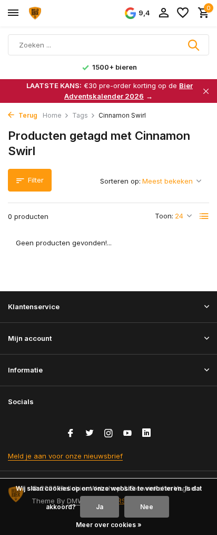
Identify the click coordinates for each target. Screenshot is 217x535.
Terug (27, 115)
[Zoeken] (194, 45)
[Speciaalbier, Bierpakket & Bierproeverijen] (56, 13)
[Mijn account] (164, 13)
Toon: (164, 216)
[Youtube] (127, 434)
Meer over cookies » (109, 525)
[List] (204, 216)
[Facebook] (70, 434)
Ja (99, 507)
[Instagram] (108, 434)
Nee (146, 507)
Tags (80, 115)
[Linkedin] (146, 434)
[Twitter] (89, 434)
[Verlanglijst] (183, 13)
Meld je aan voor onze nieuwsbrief (65, 456)
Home (52, 115)
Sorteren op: (120, 181)
